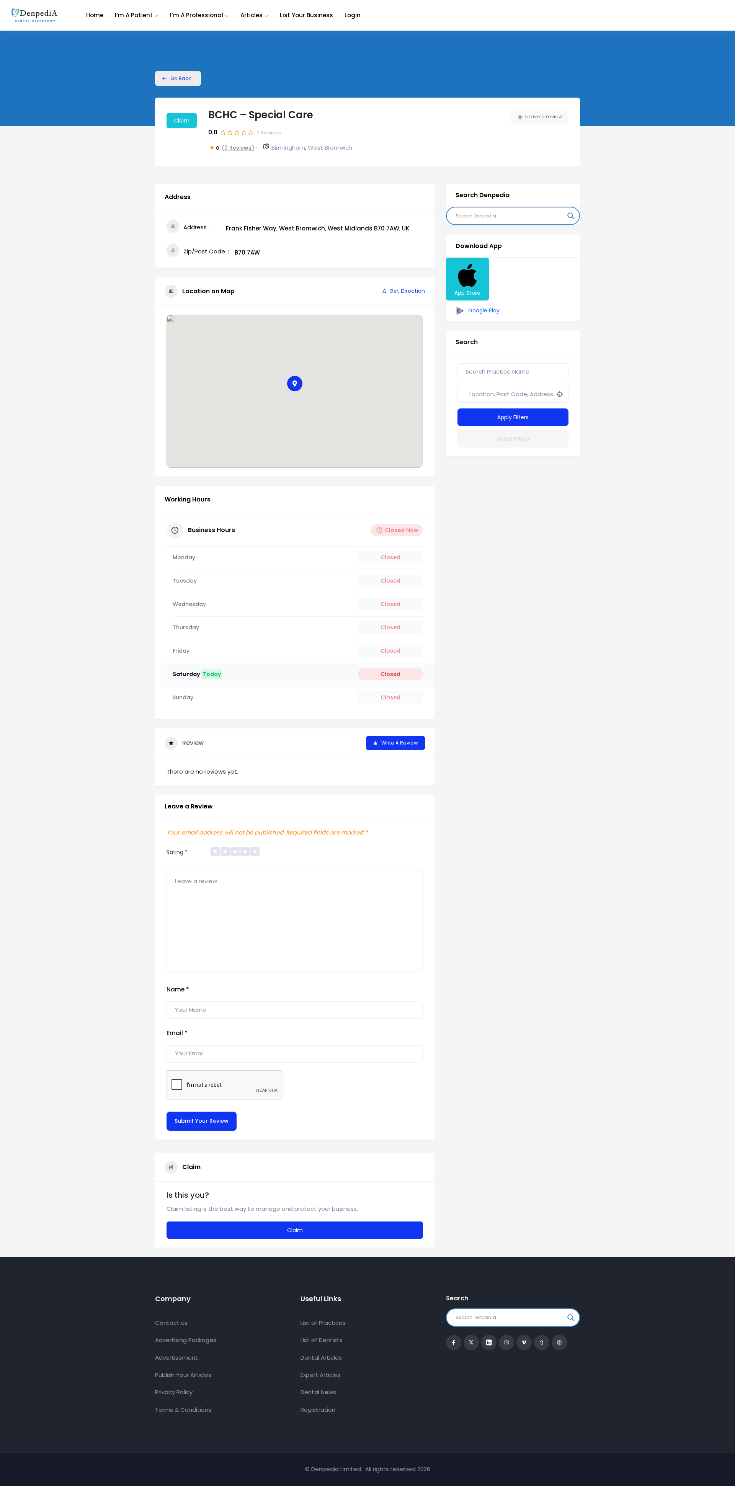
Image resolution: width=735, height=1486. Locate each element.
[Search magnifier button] (570, 216)
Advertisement (176, 1358)
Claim (181, 120)
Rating (177, 852)
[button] (294, 383)
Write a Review (399, 742)
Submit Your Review (202, 1121)
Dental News (318, 1392)
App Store (467, 293)
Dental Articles (321, 1358)
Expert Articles (321, 1375)
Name (178, 989)
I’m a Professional (196, 15)
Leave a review (544, 116)
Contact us (171, 1323)
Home (94, 15)
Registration (318, 1410)
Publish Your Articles (183, 1375)
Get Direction (407, 291)
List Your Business (306, 15)
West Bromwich (330, 148)
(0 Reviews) (238, 148)
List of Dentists (322, 1340)
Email (177, 1033)
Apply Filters (513, 417)
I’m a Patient (134, 15)
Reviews (268, 132)
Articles (251, 15)
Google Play (483, 310)
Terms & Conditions (183, 1410)
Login (353, 15)
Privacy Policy (174, 1392)
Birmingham (288, 148)
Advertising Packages (185, 1340)
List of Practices (323, 1323)
